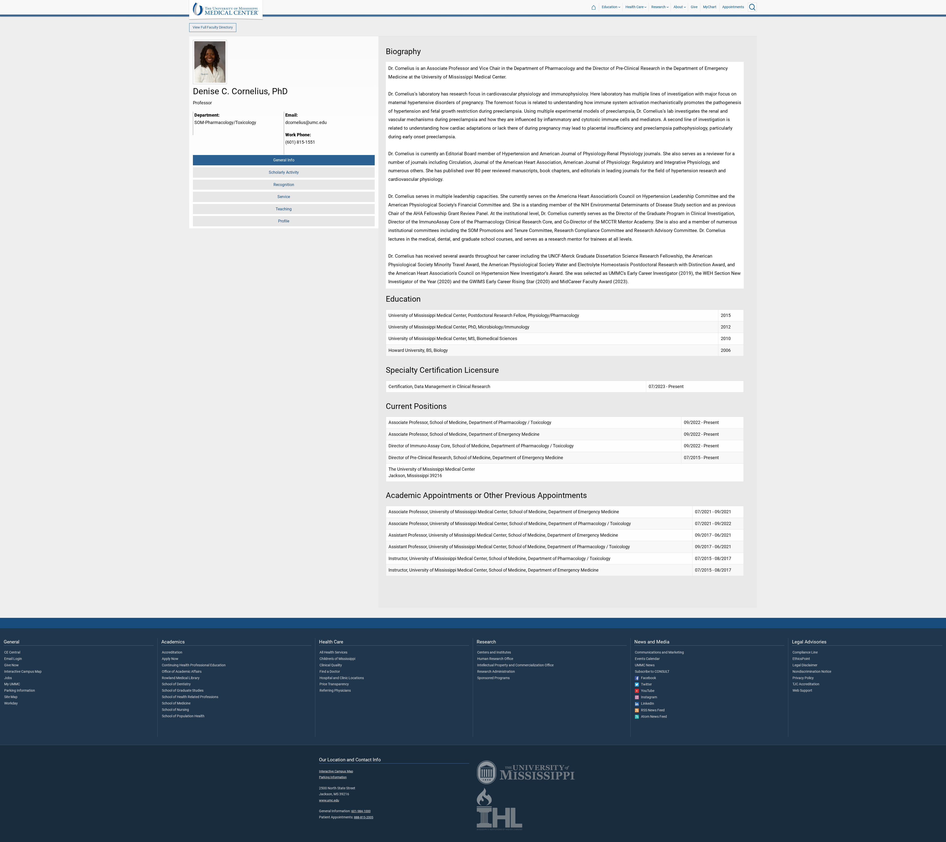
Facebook (647, 678)
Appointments (733, 7)
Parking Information (19, 691)
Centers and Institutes (494, 653)
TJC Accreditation (806, 684)
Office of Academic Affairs (182, 672)
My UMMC (12, 684)
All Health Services (333, 653)
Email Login (13, 659)
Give (694, 7)
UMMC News (645, 665)
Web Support (802, 691)
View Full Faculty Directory (213, 27)
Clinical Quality (331, 665)
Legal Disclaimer (805, 665)
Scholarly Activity (284, 172)
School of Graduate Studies (182, 691)
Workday (11, 703)
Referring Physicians (335, 691)
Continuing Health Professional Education (194, 665)
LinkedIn (646, 704)
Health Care (634, 7)
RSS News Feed (652, 710)
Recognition (283, 184)
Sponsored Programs (493, 678)
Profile (283, 221)
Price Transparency (334, 684)
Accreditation (172, 653)
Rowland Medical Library (181, 678)
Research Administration (496, 672)
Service (283, 196)
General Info (283, 160)
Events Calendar (647, 659)
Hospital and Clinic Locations (342, 678)
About (678, 7)
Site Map (10, 697)
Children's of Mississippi (337, 659)
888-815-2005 (363, 817)
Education (609, 7)
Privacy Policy (803, 678)
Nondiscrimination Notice (812, 672)
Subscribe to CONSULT (652, 672)
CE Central (12, 653)
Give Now (11, 665)
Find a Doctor (330, 672)
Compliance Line (805, 653)
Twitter (645, 684)
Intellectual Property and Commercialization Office (515, 665)
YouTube (646, 691)
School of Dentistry (176, 684)
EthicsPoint (801, 659)
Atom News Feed (653, 717)
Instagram (648, 697)
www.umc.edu (329, 800)
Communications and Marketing (659, 653)
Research (658, 7)
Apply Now (170, 659)
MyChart (709, 7)
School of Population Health (183, 716)
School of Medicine (176, 703)
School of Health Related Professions (190, 697)
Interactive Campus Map (23, 672)
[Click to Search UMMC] (752, 7)
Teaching (284, 209)
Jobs (8, 678)
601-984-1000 (361, 811)
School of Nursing (175, 710)
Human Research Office (495, 659)
